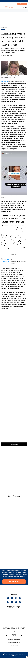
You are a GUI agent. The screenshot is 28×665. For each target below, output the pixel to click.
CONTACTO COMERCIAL (14, 645)
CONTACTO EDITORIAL (14, 649)
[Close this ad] (27, 657)
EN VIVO (25, 7)
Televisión (5, 332)
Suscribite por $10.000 (22, 4)
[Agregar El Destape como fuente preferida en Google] (14, 58)
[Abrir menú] (2, 4)
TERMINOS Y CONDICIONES (14, 639)
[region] (14, 22)
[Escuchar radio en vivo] (2, 7)
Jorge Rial (22, 332)
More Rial (14, 332)
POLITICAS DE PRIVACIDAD (14, 642)
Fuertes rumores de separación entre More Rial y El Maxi (18, 261)
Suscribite (14, 582)
